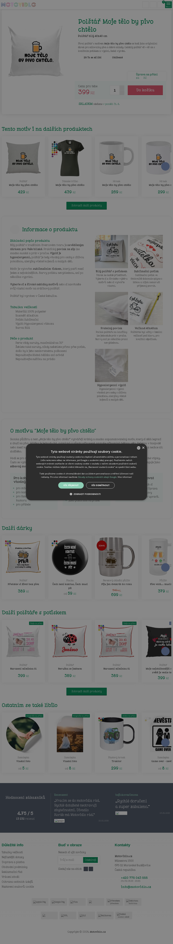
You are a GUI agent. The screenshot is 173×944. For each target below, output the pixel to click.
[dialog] (86, 472)
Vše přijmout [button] (71, 485)
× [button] (143, 447)
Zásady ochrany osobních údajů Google (97, 477)
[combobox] (138, 448)
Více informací (125, 477)
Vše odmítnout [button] (100, 485)
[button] (86, 494)
